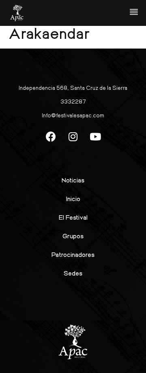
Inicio (73, 198)
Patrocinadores (73, 254)
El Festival (73, 217)
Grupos (73, 235)
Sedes (73, 273)
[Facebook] (51, 136)
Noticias (73, 180)
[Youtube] (95, 136)
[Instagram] (73, 136)
